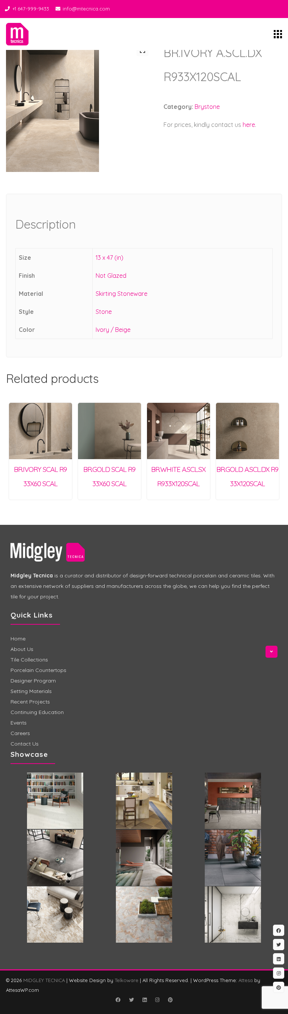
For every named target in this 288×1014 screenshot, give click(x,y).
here (249, 124)
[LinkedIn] (144, 1000)
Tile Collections (29, 659)
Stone (104, 311)
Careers (20, 733)
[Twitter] (131, 1000)
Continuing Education (37, 712)
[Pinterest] (170, 1000)
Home (18, 638)
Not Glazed (111, 275)
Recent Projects (30, 701)
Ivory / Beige (113, 329)
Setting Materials (31, 691)
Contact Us (24, 743)
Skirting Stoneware (121, 293)
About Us (21, 649)
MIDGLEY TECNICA (44, 980)
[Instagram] (157, 1000)
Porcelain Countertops (38, 670)
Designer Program (33, 680)
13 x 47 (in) (109, 257)
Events (18, 722)
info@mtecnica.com (86, 9)
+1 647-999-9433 (30, 9)
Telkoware (126, 980)
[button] (142, 50)
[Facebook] (118, 1000)
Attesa (245, 980)
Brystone (207, 106)
